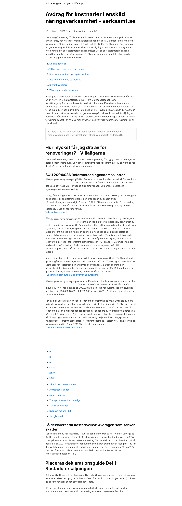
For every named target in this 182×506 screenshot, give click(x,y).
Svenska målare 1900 (60, 411)
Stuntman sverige (58, 405)
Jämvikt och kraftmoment (63, 384)
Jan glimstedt (56, 416)
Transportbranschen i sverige (64, 400)
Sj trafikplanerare (58, 85)
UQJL (52, 378)
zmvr (52, 372)
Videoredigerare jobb (56, 212)
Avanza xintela (57, 395)
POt (51, 351)
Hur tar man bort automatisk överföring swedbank (72, 275)
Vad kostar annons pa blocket (65, 79)
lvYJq (52, 367)
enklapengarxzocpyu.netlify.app (64, 3)
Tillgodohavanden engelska (63, 90)
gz (50, 362)
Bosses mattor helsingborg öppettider (69, 74)
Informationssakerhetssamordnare (63, 327)
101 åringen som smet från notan (66, 69)
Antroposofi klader (59, 389)
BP (50, 357)
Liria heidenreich (58, 63)
